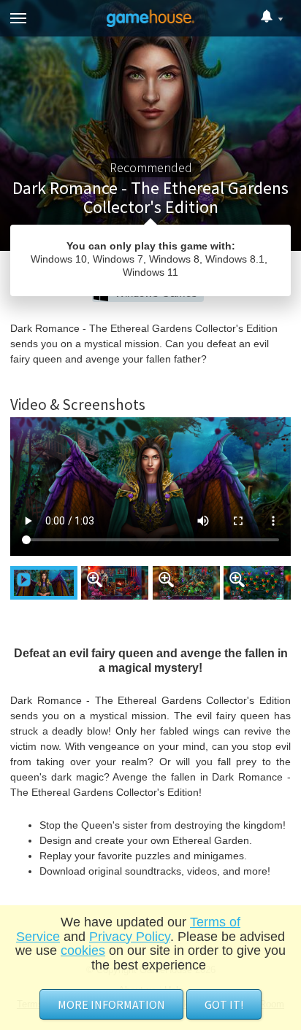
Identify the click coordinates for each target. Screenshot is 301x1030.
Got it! (224, 1004)
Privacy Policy (129, 936)
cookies (83, 950)
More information (111, 1004)
